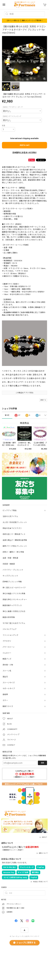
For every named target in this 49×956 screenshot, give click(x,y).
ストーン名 (7, 671)
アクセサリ (7, 641)
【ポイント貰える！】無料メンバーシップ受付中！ (24, 21)
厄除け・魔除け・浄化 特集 (13, 552)
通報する (43, 400)
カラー (5, 700)
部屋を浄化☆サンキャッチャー (15, 599)
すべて (7, 415)
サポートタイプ (9, 689)
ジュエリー (7, 653)
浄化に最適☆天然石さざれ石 (14, 611)
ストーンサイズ (9, 683)
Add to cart (24, 145)
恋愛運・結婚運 (9, 564)
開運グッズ (7, 659)
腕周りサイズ (8, 706)
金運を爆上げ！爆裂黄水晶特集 (15, 540)
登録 (42, 763)
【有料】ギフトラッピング (11, 116)
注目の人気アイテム (10, 516)
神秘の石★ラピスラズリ (12, 528)
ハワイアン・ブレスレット (13, 570)
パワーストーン (9, 647)
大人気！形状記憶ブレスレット (15, 522)
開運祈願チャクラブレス (12, 605)
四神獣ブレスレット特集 (12, 582)
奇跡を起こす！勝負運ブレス (14, 534)
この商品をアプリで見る (24, 393)
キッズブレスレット (10, 576)
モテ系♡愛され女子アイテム (14, 623)
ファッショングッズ (10, 635)
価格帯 (5, 694)
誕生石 (5, 677)
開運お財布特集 (9, 617)
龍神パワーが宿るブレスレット (15, 546)
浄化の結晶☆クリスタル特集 (14, 594)
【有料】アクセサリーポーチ (12, 107)
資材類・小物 (8, 665)
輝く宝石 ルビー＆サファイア (14, 588)
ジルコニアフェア (9, 629)
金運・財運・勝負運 (10, 558)
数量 (3, 126)
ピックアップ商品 (9, 510)
